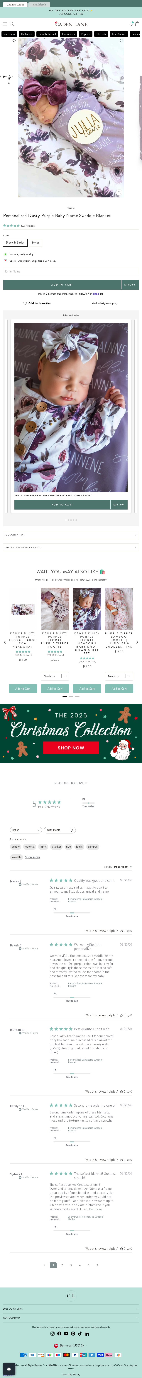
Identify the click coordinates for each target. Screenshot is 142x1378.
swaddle (16, 857)
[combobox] (26, 830)
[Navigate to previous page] (44, 1265)
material (30, 846)
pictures (93, 846)
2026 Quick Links (13, 1309)
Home (70, 208)
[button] (71, 41)
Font (7, 235)
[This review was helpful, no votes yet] (121, 931)
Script (35, 242)
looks (79, 846)
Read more (95, 1209)
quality (16, 846)
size (68, 846)
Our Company (11, 1318)
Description (16, 534)
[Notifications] (131, 24)
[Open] (9, 1369)
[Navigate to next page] (97, 1265)
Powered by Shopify (71, 1374)
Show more (32, 857)
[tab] (15, 4)
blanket (56, 846)
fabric (43, 846)
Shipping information (24, 547)
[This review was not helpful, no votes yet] (128, 931)
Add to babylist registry (105, 303)
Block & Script (15, 242)
